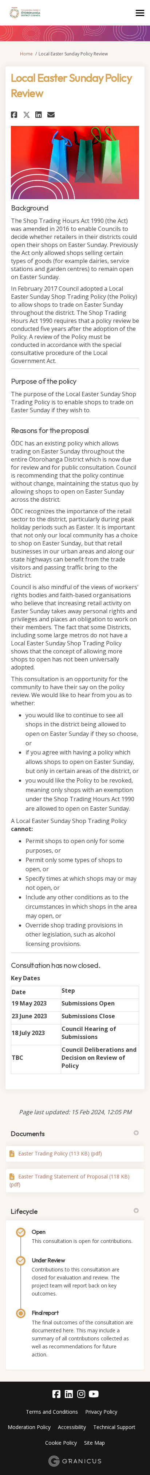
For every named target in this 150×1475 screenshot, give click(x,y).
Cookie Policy (61, 1442)
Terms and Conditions (52, 1411)
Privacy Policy (101, 1411)
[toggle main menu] (140, 13)
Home (26, 54)
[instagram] (81, 1394)
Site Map (94, 1442)
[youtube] (93, 1394)
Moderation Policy (29, 1427)
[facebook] (56, 1394)
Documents (28, 1134)
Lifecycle (24, 1211)
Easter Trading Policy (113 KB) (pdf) (60, 1153)
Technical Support (114, 1427)
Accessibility (72, 1427)
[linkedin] (68, 1394)
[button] (15, 115)
